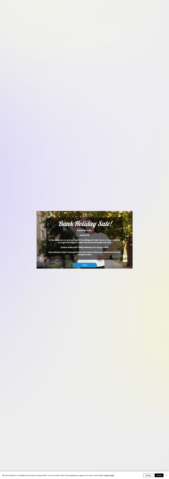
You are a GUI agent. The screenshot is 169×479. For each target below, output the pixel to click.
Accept (159, 475)
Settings (148, 475)
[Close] (166, 475)
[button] (85, 265)
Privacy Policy (109, 475)
